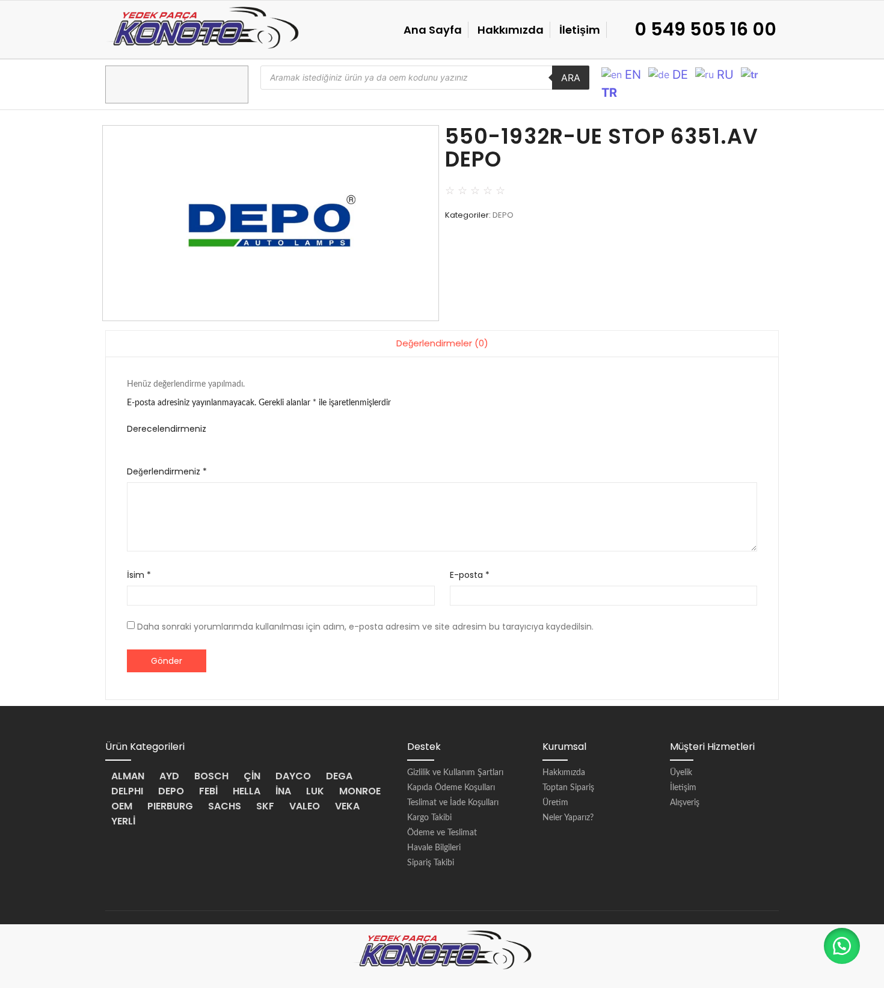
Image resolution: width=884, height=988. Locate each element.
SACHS (224, 806)
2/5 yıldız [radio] (148, 444)
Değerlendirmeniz (167, 471)
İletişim (579, 29)
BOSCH (211, 776)
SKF (265, 806)
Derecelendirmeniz (166, 429)
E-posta (470, 575)
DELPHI (127, 791)
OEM (121, 806)
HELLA (246, 791)
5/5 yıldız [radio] (201, 444)
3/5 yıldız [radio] (166, 444)
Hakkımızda (510, 29)
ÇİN (252, 776)
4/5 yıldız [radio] (183, 444)
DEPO (503, 215)
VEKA (347, 806)
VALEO (304, 806)
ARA (570, 78)
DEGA (339, 776)
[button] (842, 946)
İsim (139, 575)
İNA (283, 791)
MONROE (360, 791)
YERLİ (123, 821)
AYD (169, 776)
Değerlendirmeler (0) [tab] (442, 343)
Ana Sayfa (433, 29)
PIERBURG (170, 806)
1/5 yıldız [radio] (131, 444)
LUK (315, 791)
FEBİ (208, 791)
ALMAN (127, 776)
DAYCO (293, 776)
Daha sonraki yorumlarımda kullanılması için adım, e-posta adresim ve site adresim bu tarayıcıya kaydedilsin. (365, 626)
